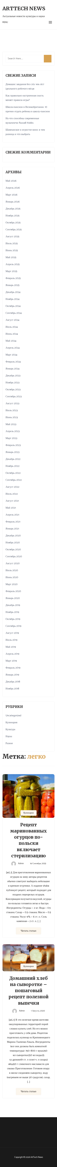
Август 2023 (12, 403)
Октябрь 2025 (13, 223)
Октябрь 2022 (13, 473)
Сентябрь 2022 (14, 480)
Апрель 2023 (13, 431)
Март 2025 (11, 271)
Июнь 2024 (12, 334)
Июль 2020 (12, 570)
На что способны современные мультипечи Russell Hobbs (22, 120)
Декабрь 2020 (13, 536)
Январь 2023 (12, 452)
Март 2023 (11, 438)
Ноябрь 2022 (12, 466)
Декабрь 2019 (13, 605)
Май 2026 (11, 181)
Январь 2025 (12, 285)
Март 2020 (12, 584)
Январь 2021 (12, 529)
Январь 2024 (12, 369)
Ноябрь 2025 (12, 216)
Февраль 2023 (13, 445)
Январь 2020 (13, 598)
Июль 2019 (11, 640)
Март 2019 (11, 661)
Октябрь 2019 (13, 619)
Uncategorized (13, 715)
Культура (10, 729)
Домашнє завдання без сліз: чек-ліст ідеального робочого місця (25, 86)
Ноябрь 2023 (12, 383)
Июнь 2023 (12, 417)
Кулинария (28, 813)
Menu (5, 22)
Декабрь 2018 (13, 682)
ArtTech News (23, 8)
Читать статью (28, 931)
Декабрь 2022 (13, 459)
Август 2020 (13, 563)
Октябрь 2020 (13, 549)
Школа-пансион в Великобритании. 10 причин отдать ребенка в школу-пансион (28, 109)
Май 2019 (11, 647)
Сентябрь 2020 (14, 556)
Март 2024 (11, 355)
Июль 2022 (12, 494)
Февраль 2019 (13, 668)
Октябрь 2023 (13, 389)
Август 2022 (12, 487)
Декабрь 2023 (13, 376)
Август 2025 (12, 236)
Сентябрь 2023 (14, 396)
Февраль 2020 (13, 591)
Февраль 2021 (13, 522)
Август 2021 (12, 501)
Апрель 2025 (13, 264)
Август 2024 (12, 320)
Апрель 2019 (12, 654)
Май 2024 (11, 341)
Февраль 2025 (13, 278)
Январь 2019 (12, 675)
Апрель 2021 (12, 515)
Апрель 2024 (13, 348)
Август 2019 (12, 633)
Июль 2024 (12, 327)
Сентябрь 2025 (14, 229)
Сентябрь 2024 (14, 313)
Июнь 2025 (12, 250)
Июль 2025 (12, 243)
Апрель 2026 (13, 188)
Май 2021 (11, 508)
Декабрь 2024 (13, 292)
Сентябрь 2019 (13, 626)
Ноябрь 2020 (13, 543)
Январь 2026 (13, 202)
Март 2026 (11, 195)
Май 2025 (11, 257)
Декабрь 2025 (13, 209)
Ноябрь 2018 (12, 689)
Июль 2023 (12, 410)
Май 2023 (11, 424)
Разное (9, 743)
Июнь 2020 (12, 577)
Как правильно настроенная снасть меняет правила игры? (25, 98)
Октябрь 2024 (13, 306)
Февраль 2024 (13, 362)
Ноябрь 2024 (12, 299)
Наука (9, 736)
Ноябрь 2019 (12, 612)
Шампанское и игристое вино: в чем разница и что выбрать (25, 132)
